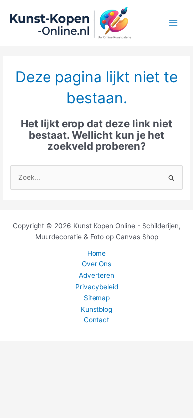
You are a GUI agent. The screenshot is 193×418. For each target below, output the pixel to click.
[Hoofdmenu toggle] (173, 23)
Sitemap (97, 298)
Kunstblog (96, 309)
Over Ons (96, 264)
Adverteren (96, 275)
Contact (96, 320)
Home (96, 253)
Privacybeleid (96, 287)
